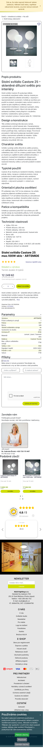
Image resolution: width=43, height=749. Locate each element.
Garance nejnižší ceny (33, 262)
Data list (6, 361)
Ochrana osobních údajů (21, 693)
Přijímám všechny (22, 735)
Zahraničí (21, 707)
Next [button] (41, 529)
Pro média (21, 622)
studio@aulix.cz (24, 601)
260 (23, 516)
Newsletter (21, 619)
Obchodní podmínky (21, 655)
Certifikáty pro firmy (21, 690)
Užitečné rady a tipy (21, 710)
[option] (21, 529)
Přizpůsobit (22, 740)
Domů (4, 16)
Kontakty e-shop (21, 664)
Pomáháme (21, 628)
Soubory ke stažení (21, 696)
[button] (20, 499)
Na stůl (25, 16)
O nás (21, 613)
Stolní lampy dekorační (12, 19)
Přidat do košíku (23, 286)
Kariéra (21, 631)
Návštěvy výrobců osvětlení (21, 686)
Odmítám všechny (22, 744)
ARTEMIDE (10, 306)
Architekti (21, 680)
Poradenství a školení (21, 683)
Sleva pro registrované (21, 642)
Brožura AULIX (21, 634)
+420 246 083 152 (24, 599)
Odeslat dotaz (31, 404)
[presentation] (20, 496)
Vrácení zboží (21, 649)
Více (18, 300)
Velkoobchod (21, 677)
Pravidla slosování (21, 699)
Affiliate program (21, 661)
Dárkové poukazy (21, 658)
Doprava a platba (21, 645)
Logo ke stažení (21, 625)
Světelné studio (21, 616)
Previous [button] (2, 529)
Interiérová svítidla (14, 16)
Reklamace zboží (21, 652)
